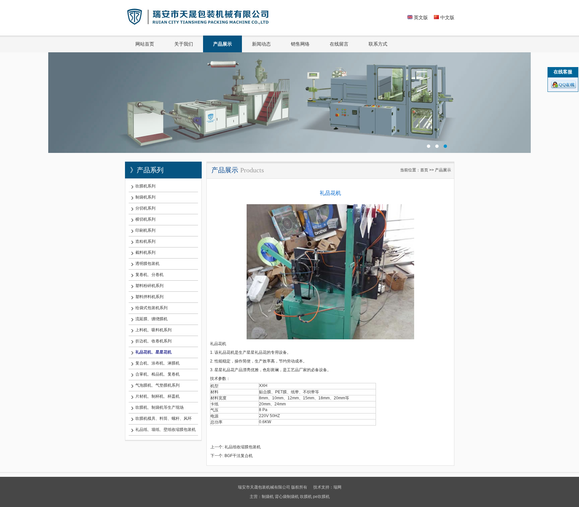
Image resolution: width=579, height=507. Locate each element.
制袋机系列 (145, 197)
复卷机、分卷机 (149, 274)
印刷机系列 (145, 230)
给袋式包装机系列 (151, 307)
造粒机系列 (145, 241)
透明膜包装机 (147, 263)
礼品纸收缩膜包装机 (242, 447)
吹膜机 (306, 496)
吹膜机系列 (145, 186)
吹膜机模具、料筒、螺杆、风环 (163, 418)
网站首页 (144, 44)
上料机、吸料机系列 (153, 330)
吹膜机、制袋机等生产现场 (159, 407)
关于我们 (183, 44)
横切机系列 (145, 219)
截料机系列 (145, 252)
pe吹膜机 (321, 496)
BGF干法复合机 (238, 455)
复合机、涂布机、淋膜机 (157, 363)
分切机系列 (145, 208)
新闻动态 (261, 44)
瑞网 (337, 487)
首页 (424, 170)
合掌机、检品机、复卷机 (157, 374)
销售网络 (300, 44)
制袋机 (268, 496)
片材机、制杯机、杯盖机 (157, 396)
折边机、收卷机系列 (153, 341)
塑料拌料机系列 (149, 296)
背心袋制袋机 (287, 496)
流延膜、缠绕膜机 (151, 319)
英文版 (420, 17)
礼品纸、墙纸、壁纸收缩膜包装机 (165, 429)
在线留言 (339, 44)
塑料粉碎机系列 (149, 285)
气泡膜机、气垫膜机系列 (157, 385)
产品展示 (222, 44)
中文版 (446, 17)
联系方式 (378, 44)
